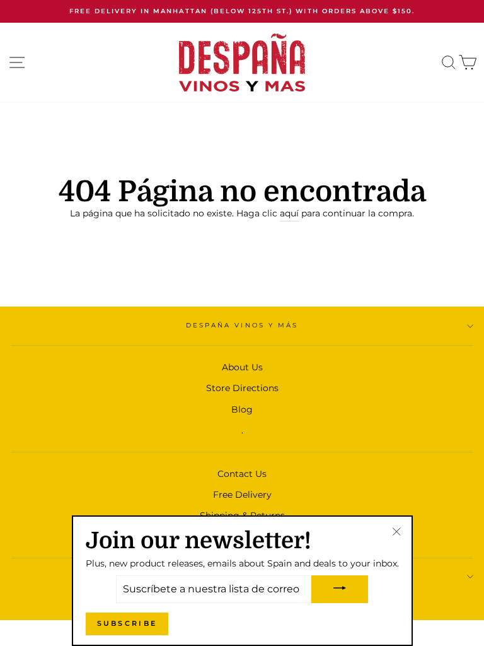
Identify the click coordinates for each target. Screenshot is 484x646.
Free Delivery (242, 495)
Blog (242, 409)
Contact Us (242, 474)
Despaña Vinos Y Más (242, 325)
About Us (242, 367)
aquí (289, 213)
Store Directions (242, 388)
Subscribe (127, 623)
